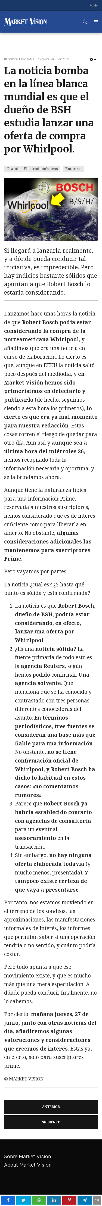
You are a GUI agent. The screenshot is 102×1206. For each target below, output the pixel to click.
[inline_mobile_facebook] (8, 1200)
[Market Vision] (25, 22)
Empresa (73, 168)
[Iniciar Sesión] (90, 5)
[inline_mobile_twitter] (23, 1200)
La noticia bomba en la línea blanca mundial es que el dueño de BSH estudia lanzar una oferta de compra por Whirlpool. (49, 110)
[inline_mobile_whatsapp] (39, 1200)
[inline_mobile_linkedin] (54, 1200)
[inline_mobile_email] (97, 1200)
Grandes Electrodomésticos (32, 168)
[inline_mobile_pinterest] (69, 1200)
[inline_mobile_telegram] (85, 1200)
